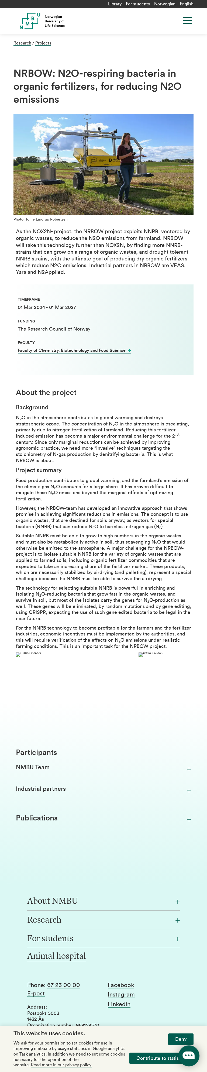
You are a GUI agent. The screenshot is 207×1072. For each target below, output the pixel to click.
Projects (43, 43)
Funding (26, 321)
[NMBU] (62, 21)
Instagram (121, 995)
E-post (36, 994)
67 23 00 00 (63, 985)
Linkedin (119, 1004)
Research (22, 43)
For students (138, 4)
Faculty (26, 343)
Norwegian (164, 4)
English (187, 4)
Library (115, 4)
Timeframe (29, 299)
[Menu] (188, 20)
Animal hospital (56, 956)
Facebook (121, 985)
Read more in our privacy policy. (61, 1065)
